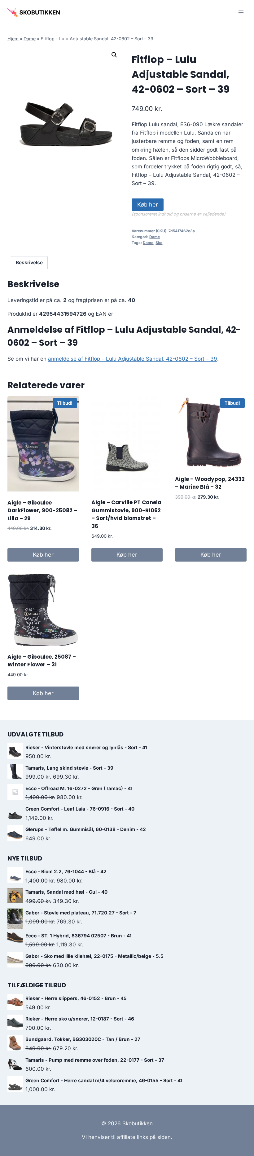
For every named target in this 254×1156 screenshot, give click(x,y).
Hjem (13, 38)
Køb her (147, 204)
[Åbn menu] (241, 12)
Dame (30, 38)
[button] (114, 54)
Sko (158, 242)
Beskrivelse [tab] (29, 262)
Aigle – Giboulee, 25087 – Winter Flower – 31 (41, 661)
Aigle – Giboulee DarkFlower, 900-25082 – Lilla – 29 (42, 510)
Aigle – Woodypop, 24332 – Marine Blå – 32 (210, 483)
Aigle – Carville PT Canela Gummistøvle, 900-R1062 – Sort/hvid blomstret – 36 (126, 514)
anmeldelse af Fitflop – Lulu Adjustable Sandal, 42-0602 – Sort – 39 (132, 359)
